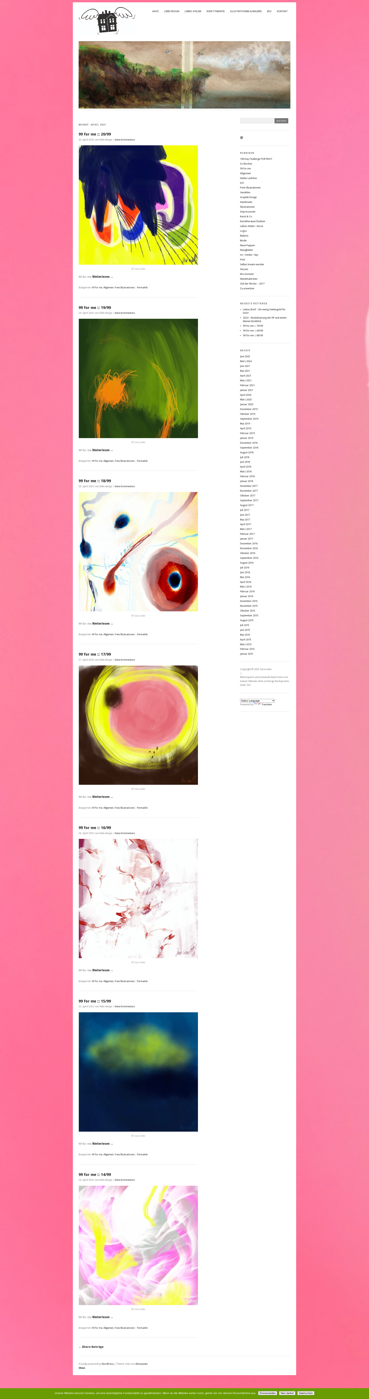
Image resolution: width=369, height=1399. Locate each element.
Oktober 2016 (247, 553)
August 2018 (246, 452)
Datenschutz (306, 1393)
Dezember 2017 (249, 485)
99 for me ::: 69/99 (253, 330)
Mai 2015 (245, 634)
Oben (82, 1367)
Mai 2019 (245, 423)
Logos (243, 230)
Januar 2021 (246, 390)
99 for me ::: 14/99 (95, 1174)
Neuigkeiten (246, 250)
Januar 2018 (246, 481)
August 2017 (246, 505)
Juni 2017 (245, 514)
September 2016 (249, 557)
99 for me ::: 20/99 (95, 134)
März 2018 (246, 471)
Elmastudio (142, 1363)
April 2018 (245, 466)
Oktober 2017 (247, 495)
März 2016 (246, 586)
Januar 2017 (246, 538)
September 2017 (249, 500)
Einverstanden (268, 1393)
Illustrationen (247, 206)
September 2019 (249, 418)
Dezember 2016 (249, 543)
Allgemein (108, 287)
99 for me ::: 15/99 (95, 1001)
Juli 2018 (244, 457)
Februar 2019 (247, 433)
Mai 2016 (245, 577)
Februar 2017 (247, 533)
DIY (242, 183)
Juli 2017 (244, 510)
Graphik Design (248, 197)
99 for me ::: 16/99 (95, 828)
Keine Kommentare (125, 139)
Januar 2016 (246, 596)
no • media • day (249, 254)
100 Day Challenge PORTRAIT (256, 158)
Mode (243, 240)
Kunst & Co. (246, 216)
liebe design (171, 11)
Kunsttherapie (216, 11)
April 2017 (245, 524)
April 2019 (245, 428)
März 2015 (246, 644)
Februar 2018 (247, 476)
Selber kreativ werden (252, 264)
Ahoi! (155, 11)
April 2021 (245, 375)
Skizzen (244, 269)
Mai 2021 (245, 370)
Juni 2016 (245, 572)
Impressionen (247, 211)
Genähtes (245, 192)
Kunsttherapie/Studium (252, 221)
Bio (269, 11)
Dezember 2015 (249, 601)
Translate (267, 704)
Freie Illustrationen (125, 287)
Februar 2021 (247, 385)
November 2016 (249, 548)
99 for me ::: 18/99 (95, 481)
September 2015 (249, 615)
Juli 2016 (244, 567)
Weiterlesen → (102, 277)
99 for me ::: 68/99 (253, 335)
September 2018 (249, 447)
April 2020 (245, 394)
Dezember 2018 (249, 442)
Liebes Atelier (193, 11)
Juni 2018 (245, 461)
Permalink (142, 287)
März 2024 (246, 361)
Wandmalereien (248, 278)
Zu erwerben (247, 288)
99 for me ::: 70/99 (253, 325)
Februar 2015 (247, 649)
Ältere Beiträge (91, 1346)
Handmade (246, 202)
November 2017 (249, 490)
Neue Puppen (247, 245)
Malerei (244, 235)
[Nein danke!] (364, 1394)
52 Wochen (246, 163)
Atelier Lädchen (248, 178)
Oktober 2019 (247, 414)
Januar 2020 (246, 404)
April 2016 (245, 582)
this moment (247, 274)
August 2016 (246, 562)
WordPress (108, 1363)
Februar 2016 (247, 591)
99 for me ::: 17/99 (95, 654)
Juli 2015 (244, 625)
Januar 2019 (246, 438)
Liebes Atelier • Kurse (251, 226)
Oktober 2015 (247, 610)
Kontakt (282, 11)
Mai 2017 (245, 519)
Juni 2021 (245, 366)
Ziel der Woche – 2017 (252, 283)
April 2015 (245, 639)
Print (242, 259)
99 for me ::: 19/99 (95, 307)
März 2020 (246, 399)
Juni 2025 (245, 356)
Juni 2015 (245, 629)
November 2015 (249, 605)
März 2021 (246, 380)
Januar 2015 (246, 653)
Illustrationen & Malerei (246, 11)
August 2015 (246, 620)
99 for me (97, 287)
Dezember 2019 (249, 409)
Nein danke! (287, 1393)
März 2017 (246, 529)
